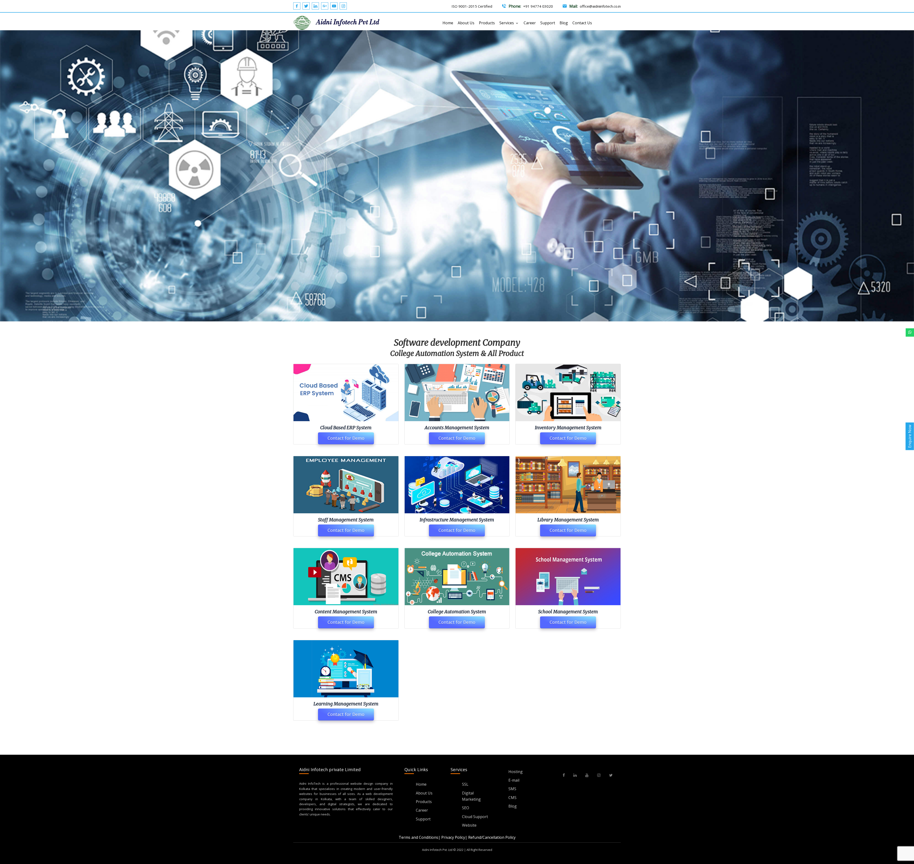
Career (530, 22)
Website (469, 825)
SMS (512, 788)
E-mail (513, 780)
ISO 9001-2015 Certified (472, 6)
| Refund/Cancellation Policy (490, 837)
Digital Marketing (471, 796)
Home (447, 22)
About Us (466, 22)
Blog (564, 22)
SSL (465, 784)
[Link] (910, 332)
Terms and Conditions (418, 837)
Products (487, 22)
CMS (512, 797)
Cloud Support (475, 816)
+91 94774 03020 (538, 6)
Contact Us (582, 22)
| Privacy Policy (451, 837)
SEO (465, 807)
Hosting (515, 771)
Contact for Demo (346, 438)
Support (547, 22)
